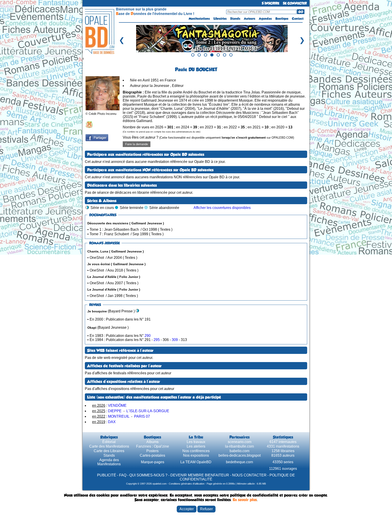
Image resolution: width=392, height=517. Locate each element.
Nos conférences (196, 451)
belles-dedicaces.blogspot (239, 455)
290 (148, 336)
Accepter (186, 509)
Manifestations (199, 18)
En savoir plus (245, 499)
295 (157, 340)
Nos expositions (196, 455)
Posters (152, 451)
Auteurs (249, 18)
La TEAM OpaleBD (195, 462)
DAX (112, 422)
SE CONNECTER (295, 3)
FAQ (122, 475)
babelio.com (239, 451)
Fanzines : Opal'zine (152, 446)
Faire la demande (136, 144)
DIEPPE (115, 411)
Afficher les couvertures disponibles (222, 208)
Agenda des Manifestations (109, 462)
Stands (235, 18)
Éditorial (109, 442)
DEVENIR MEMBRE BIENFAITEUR (199, 475)
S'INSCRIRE (270, 3)
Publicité (106, 475)
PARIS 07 (142, 416)
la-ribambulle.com (239, 446)
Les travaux (196, 442)
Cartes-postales (152, 455)
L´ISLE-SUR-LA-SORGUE (147, 411)
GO (300, 12)
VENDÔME (117, 405)
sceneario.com (239, 442)
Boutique (281, 18)
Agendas (265, 18)
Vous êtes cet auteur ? (208, 137)
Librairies (220, 18)
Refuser (206, 509)
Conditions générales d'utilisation (186, 483)
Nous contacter (249, 475)
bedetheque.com (239, 462)
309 (175, 340)
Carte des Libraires (109, 451)
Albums (152, 442)
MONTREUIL (118, 416)
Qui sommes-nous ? (148, 475)
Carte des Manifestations (109, 446)
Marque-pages (152, 462)
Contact (298, 18)
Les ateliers (196, 446)
